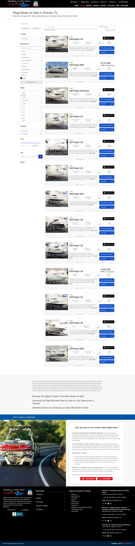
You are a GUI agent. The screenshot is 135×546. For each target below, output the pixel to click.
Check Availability (107, 48)
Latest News (74, 511)
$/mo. (107, 65)
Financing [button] (39, 502)
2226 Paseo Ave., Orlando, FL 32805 (112, 511)
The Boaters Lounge (77, 509)
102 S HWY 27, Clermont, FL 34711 (112, 526)
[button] (48, 44)
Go (40, 156)
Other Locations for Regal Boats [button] (24, 417)
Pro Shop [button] (111, 5)
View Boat (103, 52)
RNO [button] (117, 5)
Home (77, 5)
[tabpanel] (31, 109)
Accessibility (25, 510)
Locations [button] (124, 5)
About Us (74, 494)
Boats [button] (82, 5)
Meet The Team (75, 496)
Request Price (109, 38)
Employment (74, 503)
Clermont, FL (112, 2)
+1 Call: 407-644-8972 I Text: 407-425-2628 (114, 514)
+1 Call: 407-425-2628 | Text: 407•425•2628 (114, 497)
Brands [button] (89, 5)
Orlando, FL (104, 2)
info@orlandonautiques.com (114, 500)
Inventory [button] (39, 494)
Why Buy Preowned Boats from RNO (81, 507)
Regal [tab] (23, 93)
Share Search (111, 30)
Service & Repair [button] (42, 505)
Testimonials (74, 502)
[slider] (21, 143)
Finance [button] (96, 5)
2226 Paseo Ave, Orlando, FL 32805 (112, 494)
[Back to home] (23, 4)
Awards (73, 500)
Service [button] (103, 5)
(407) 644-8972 (124, 2)
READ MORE (89, 50)
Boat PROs (74, 498)
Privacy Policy (11, 510)
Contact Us (74, 505)
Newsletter (6, 507)
